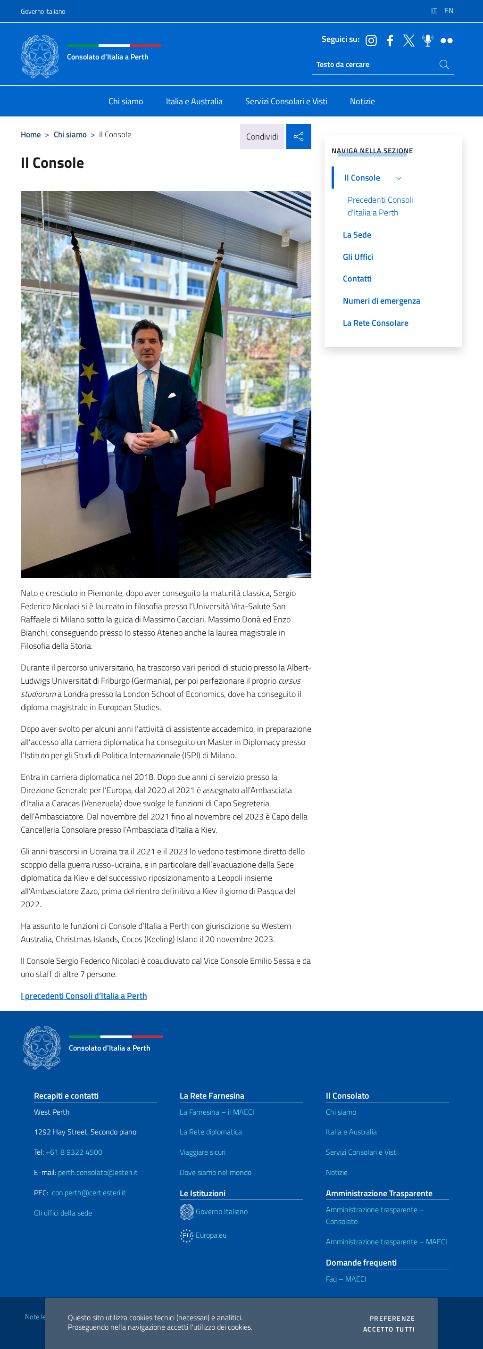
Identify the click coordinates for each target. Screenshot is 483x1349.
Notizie (337, 1172)
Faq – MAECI (346, 1278)
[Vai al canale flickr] (444, 39)
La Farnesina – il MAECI (217, 1111)
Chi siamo (70, 134)
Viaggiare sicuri (202, 1152)
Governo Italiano (43, 11)
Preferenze (392, 1318)
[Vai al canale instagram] (368, 39)
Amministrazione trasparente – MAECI (386, 1241)
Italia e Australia (351, 1131)
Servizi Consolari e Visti (362, 1152)
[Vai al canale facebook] (387, 39)
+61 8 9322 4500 (74, 1152)
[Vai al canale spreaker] (425, 39)
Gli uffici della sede (63, 1212)
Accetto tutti (389, 1329)
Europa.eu (210, 1235)
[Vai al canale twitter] (406, 39)
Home (31, 134)
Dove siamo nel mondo (215, 1172)
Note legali (40, 1316)
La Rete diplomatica (211, 1131)
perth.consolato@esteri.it (98, 1172)
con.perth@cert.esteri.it (89, 1192)
